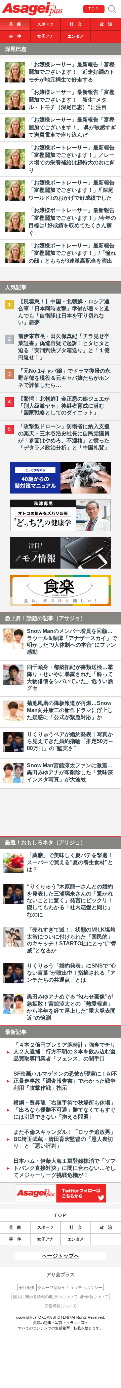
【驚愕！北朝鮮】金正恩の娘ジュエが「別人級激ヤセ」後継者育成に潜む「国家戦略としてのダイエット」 (64, 406)
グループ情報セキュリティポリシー (70, 1287)
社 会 (76, 24)
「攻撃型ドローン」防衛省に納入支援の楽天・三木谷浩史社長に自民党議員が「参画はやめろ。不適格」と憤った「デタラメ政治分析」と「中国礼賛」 (64, 437)
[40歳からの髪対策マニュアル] (60, 492)
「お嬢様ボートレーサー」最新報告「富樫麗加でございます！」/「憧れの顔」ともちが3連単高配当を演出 (72, 253)
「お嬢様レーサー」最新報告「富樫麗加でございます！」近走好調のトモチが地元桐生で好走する (72, 72)
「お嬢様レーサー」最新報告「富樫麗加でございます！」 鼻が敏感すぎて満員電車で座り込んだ (72, 127)
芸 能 (15, 24)
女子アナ (45, 36)
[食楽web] (60, 604)
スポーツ (45, 24)
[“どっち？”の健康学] (60, 529)
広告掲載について (60, 1306)
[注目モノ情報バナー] (60, 567)
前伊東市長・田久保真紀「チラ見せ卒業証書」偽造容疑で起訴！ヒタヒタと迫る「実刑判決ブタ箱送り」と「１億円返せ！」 (64, 346)
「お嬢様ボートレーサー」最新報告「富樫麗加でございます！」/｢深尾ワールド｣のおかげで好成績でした (72, 190)
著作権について (94, 1296)
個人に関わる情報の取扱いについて (45, 1296)
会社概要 (27, 1287)
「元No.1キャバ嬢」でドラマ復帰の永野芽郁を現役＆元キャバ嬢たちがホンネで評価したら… (64, 378)
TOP (93, 9)
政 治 (106, 24)
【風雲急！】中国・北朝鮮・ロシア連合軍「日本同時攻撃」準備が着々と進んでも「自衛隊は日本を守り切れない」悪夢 (64, 312)
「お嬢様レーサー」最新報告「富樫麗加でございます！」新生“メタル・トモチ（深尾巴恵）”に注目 (72, 99)
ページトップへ (60, 1256)
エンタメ (76, 36)
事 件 (15, 36)
